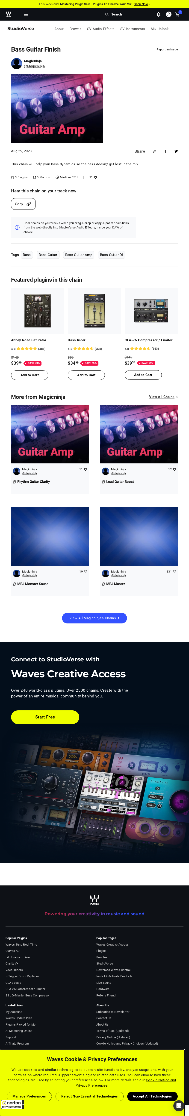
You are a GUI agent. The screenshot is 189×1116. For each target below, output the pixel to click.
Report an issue (167, 49)
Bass (27, 255)
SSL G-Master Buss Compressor (28, 995)
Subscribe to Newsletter (112, 1012)
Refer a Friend (105, 995)
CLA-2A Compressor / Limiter (25, 989)
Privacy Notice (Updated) (113, 1037)
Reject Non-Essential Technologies (89, 1096)
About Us (102, 1024)
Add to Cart (30, 375)
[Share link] (154, 151)
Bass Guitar (48, 255)
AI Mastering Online (19, 1031)
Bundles (101, 957)
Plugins (101, 951)
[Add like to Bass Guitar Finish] (95, 177)
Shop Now (141, 4)
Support (11, 1037)
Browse (76, 29)
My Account (14, 1012)
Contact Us (103, 1018)
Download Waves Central (113, 970)
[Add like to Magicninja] (85, 469)
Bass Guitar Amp (78, 255)
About (59, 29)
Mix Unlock (160, 29)
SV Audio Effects (101, 29)
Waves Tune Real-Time (21, 944)
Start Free (45, 717)
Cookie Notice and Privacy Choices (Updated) (127, 1043)
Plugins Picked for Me (20, 1024)
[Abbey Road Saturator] (37, 311)
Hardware (102, 989)
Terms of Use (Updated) (112, 1031)
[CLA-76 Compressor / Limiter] (151, 311)
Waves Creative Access (112, 944)
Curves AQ (13, 951)
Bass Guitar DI (111, 255)
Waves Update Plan (19, 1018)
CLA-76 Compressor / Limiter (149, 340)
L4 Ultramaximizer (18, 957)
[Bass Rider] (94, 311)
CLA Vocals (13, 982)
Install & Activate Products (114, 976)
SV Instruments (132, 29)
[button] (12, 1104)
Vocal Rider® (15, 970)
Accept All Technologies (152, 1096)
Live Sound (103, 982)
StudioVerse (104, 963)
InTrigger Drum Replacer (22, 976)
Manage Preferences (29, 1096)
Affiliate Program (17, 1043)
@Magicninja (34, 66)
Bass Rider (77, 340)
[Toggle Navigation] (26, 14)
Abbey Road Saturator (28, 340)
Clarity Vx (12, 963)
